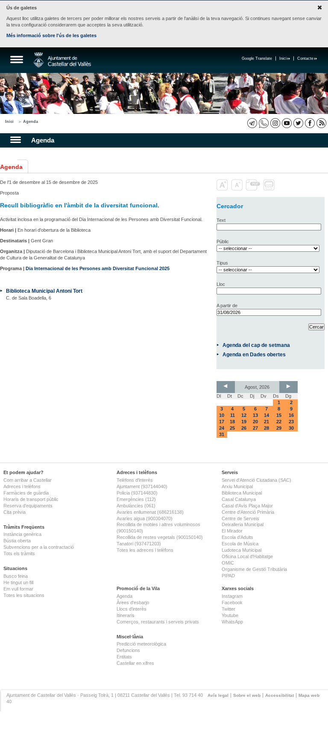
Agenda (30, 121)
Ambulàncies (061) (136, 505)
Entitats (124, 656)
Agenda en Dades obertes (254, 354)
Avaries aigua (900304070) (145, 518)
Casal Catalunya (239, 499)
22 (278, 421)
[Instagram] (275, 123)
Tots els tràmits (19, 553)
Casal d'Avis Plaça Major (247, 505)
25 (232, 428)
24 (221, 428)
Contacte (305, 58)
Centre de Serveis (240, 518)
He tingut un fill (18, 582)
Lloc (221, 284)
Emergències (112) (136, 499)
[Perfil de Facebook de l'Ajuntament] (310, 123)
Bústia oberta (17, 540)
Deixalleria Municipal (243, 524)
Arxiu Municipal (237, 486)
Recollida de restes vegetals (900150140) (160, 537)
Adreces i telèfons (22, 486)
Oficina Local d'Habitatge (247, 556)
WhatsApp (232, 621)
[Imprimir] (269, 189)
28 (266, 428)
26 (243, 428)
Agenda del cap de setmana (256, 345)
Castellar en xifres (135, 663)
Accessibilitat (279, 695)
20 (255, 421)
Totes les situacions (23, 595)
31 (221, 434)
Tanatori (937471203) (139, 543)
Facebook (232, 602)
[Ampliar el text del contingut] (223, 189)
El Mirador (232, 530)
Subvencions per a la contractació (38, 547)
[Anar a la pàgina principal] (62, 60)
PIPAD (228, 575)
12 (243, 415)
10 (221, 415)
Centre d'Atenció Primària (248, 512)
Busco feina (15, 576)
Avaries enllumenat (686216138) (150, 512)
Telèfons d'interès (135, 480)
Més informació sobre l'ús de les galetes (51, 35)
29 (278, 428)
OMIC (228, 562)
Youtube (230, 615)
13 (255, 415)
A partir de (227, 305)
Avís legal (218, 695)
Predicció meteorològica (141, 643)
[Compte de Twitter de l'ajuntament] (298, 123)
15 (278, 415)
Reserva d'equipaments (28, 505)
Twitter (228, 608)
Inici (283, 58)
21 (266, 421)
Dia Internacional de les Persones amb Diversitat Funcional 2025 (98, 268)
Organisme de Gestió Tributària (254, 569)
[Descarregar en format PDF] (254, 189)
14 (266, 415)
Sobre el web (247, 695)
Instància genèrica (22, 534)
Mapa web (309, 695)
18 (232, 421)
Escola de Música (240, 543)
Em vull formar (18, 588)
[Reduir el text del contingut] (237, 189)
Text (221, 220)
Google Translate (257, 58)
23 (291, 421)
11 (232, 415)
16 (291, 415)
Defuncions (128, 650)
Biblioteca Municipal (242, 492)
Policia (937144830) (137, 492)
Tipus (222, 262)
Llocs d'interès (131, 608)
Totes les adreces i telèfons (145, 550)
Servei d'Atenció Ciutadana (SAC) (256, 480)
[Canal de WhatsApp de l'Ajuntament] (264, 123)
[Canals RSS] (321, 123)
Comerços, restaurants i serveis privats (158, 621)
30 (291, 428)
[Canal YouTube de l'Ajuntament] (287, 123)
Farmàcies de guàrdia (26, 492)
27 (255, 428)
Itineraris (126, 615)
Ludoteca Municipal (241, 550)
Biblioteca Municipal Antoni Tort (44, 291)
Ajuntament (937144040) (142, 486)
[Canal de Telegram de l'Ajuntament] (252, 123)
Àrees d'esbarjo (133, 602)
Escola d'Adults (237, 537)
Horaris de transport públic (31, 499)
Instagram (232, 596)
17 (221, 421)
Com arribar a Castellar (27, 480)
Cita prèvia (14, 512)
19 (243, 421)
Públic (223, 241)
